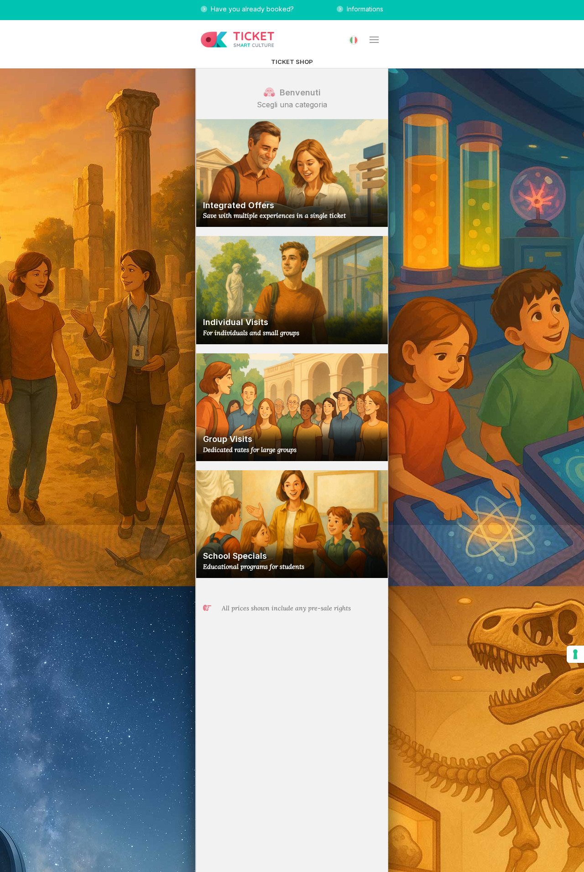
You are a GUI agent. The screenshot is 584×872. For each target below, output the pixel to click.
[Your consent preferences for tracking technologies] (575, 654)
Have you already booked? (250, 9)
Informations (363, 9)
